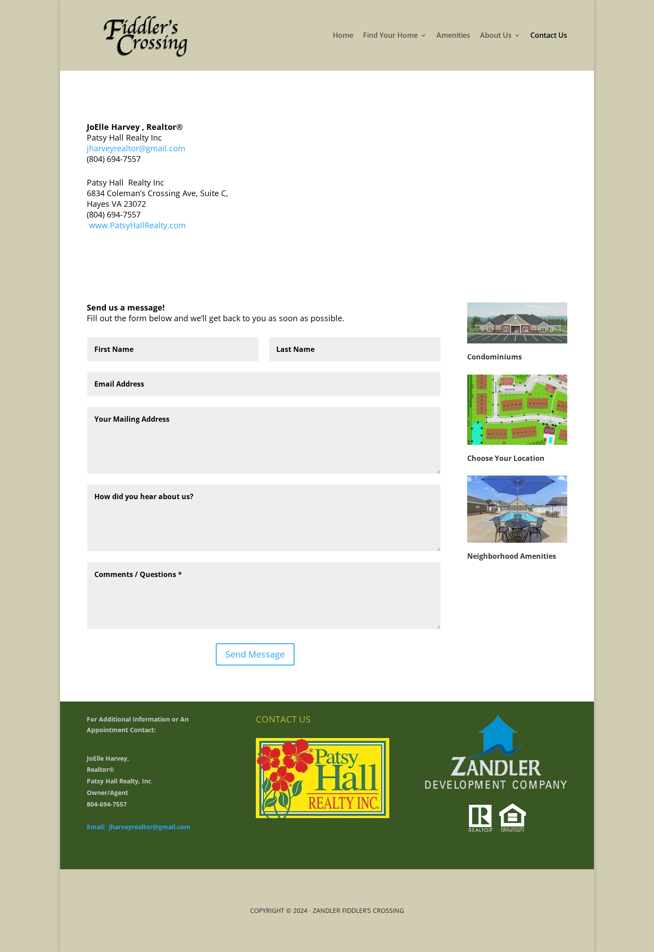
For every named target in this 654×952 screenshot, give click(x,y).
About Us (496, 35)
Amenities (453, 35)
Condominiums (494, 357)
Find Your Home (390, 35)
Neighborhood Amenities (511, 556)
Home (343, 35)
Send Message (255, 654)
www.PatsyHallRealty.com (136, 225)
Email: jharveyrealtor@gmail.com (138, 827)
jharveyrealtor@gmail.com (137, 148)
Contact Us (548, 35)
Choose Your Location (506, 458)
